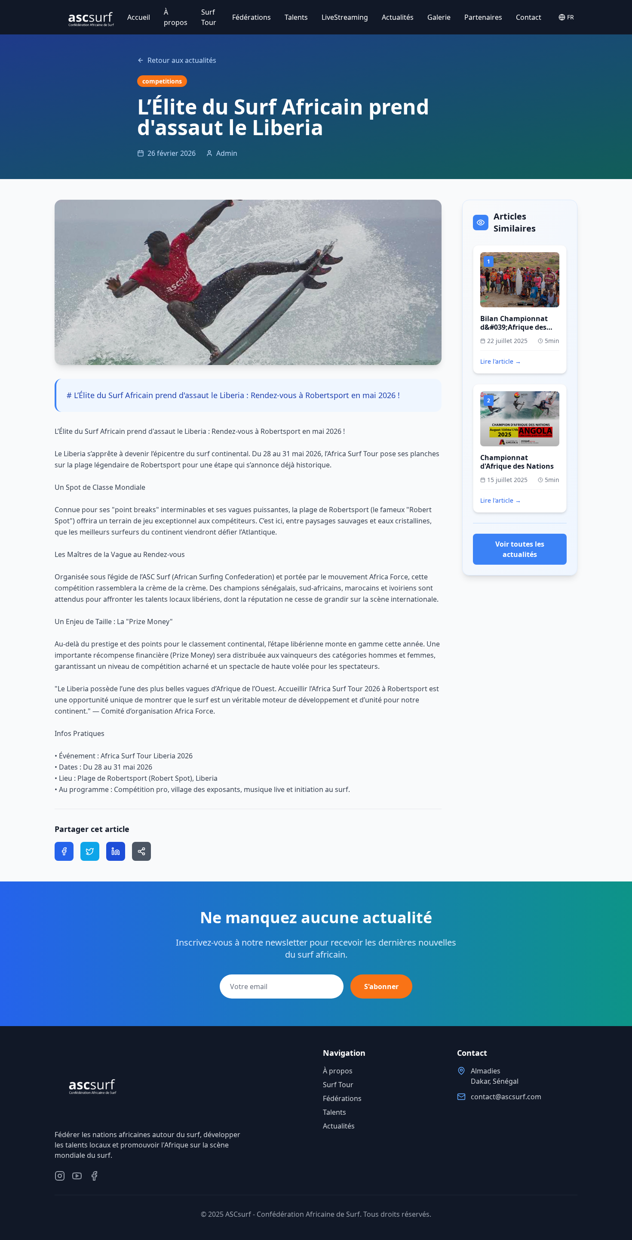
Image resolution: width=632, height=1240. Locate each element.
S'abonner (381, 986)
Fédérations (251, 17)
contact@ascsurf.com (506, 1096)
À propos (175, 17)
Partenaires (483, 17)
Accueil (138, 17)
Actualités (398, 17)
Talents (296, 17)
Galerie (439, 17)
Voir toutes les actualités (519, 549)
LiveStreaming (345, 17)
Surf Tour (208, 17)
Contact (528, 17)
